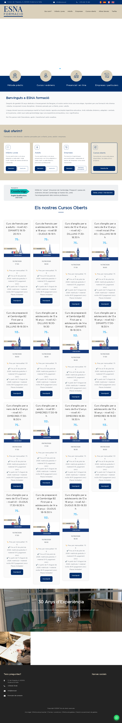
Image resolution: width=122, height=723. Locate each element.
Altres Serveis (104, 11)
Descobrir (11, 168)
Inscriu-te (22, 168)
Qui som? (48, 11)
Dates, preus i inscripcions (102, 192)
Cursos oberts (91, 11)
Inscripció (17, 300)
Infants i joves (59, 11)
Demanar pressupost (80, 168)
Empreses (79, 11)
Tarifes (114, 11)
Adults (70, 11)
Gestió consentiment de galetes (86, 712)
